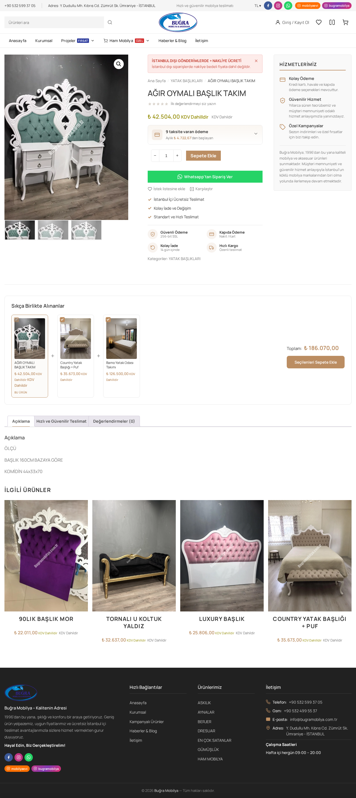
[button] (119, 64)
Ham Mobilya (126, 40)
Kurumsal (43, 40)
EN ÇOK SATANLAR (214, 740)
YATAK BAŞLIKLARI (185, 258)
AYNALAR (206, 712)
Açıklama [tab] (21, 421)
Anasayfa (17, 40)
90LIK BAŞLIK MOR (46, 619)
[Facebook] (268, 5)
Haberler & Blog (172, 40)
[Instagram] (278, 5)
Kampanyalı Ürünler (147, 721)
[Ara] (110, 22)
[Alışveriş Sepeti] (345, 22)
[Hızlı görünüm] (82, 530)
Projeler (74, 40)
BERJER (204, 721)
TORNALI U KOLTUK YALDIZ (134, 622)
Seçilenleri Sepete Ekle (316, 362)
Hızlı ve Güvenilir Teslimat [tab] (61, 421)
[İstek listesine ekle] (82, 507)
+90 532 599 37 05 (305, 702)
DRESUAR (206, 730)
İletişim (201, 40)
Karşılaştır (204, 188)
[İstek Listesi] (319, 22)
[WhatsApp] (288, 5)
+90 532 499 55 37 (300, 710)
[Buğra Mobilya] (178, 22)
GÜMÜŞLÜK (208, 749)
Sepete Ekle (203, 156)
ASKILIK (204, 702)
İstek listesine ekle (169, 188)
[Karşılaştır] (332, 22)
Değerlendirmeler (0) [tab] (114, 421)
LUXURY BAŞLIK (222, 619)
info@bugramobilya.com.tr (313, 719)
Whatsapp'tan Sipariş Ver (208, 176)
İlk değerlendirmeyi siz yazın (193, 103)
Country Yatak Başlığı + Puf (310, 622)
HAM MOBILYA (210, 759)
